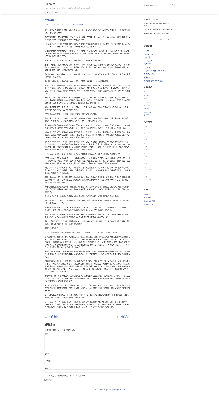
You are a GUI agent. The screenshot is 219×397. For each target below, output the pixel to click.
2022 (145, 140)
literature (147, 95)
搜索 (172, 5)
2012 (145, 170)
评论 (46, 334)
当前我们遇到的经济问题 (153, 80)
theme (66, 12)
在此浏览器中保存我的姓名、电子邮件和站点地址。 (67, 375)
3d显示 (146, 51)
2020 (145, 146)
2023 (145, 136)
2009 (145, 180)
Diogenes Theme (120, 389)
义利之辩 (147, 64)
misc (68, 24)
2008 (145, 183)
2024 (145, 133)
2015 (145, 160)
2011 (145, 173)
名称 (46, 354)
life (63, 24)
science (146, 108)
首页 (48, 12)
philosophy (148, 102)
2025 (145, 130)
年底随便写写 (149, 74)
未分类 (146, 115)
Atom (146, 194)
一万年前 (147, 67)
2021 (145, 143)
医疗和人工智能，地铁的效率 (155, 70)
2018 (145, 153)
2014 (145, 163)
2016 (145, 156)
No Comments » (78, 24)
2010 (145, 176)
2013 (145, 166)
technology (148, 112)
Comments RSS (149, 201)
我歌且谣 (49, 4)
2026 (145, 126)
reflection (147, 105)
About (57, 12)
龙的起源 (49, 20)
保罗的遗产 (148, 60)
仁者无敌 (147, 57)
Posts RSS (147, 197)
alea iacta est (148, 54)
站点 (46, 368)
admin (46, 24)
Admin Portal (148, 204)
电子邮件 (48, 361)
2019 (145, 150)
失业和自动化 (149, 77)
